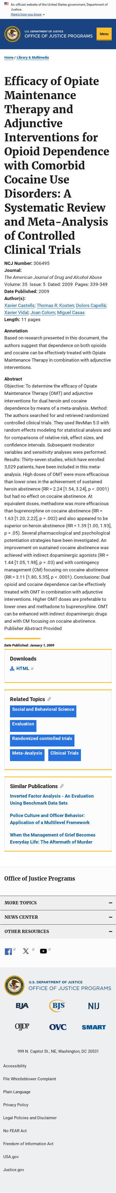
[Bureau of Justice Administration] (22, 1010)
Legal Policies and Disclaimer (30, 1117)
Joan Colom (42, 312)
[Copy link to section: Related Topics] (48, 698)
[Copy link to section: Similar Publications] (60, 785)
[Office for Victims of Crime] (58, 1031)
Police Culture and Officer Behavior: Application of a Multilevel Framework (50, 819)
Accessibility (14, 1066)
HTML (23, 668)
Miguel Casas (71, 312)
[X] (28, 953)
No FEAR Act (15, 1130)
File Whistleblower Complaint (29, 1079)
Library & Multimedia (33, 57)
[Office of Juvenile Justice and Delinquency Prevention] (22, 1031)
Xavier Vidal (16, 312)
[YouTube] (45, 953)
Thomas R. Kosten (55, 305)
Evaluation (23, 724)
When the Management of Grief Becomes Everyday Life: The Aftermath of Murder (52, 838)
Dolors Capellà (91, 305)
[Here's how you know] (58, 9)
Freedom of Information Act (28, 1143)
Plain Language (16, 1091)
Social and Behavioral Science (43, 709)
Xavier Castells (19, 305)
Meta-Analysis (27, 753)
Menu (104, 34)
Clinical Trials (64, 753)
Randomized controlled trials (42, 738)
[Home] (59, 34)
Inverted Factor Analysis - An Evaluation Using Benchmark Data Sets (52, 799)
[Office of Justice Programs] (12, 34)
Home (8, 57)
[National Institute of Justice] (93, 1010)
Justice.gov (13, 1169)
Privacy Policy (15, 1104)
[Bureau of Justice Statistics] (58, 1013)
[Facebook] (10, 953)
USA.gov (11, 1156)
